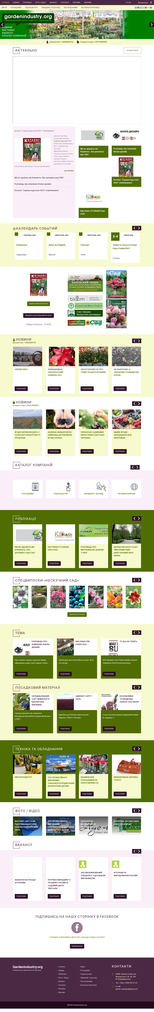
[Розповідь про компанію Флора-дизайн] (126, 136)
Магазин (87, 2)
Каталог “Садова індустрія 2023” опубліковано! (36, 190)
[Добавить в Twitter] (141, 7)
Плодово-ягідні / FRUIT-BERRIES (93, 42)
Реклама (76, 2)
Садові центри (31, 7)
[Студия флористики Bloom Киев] (85, 298)
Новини (16, 2)
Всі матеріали (132, 50)
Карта (4, 7)
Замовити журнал (77, 614)
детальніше (69, 171)
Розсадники (16, 7)
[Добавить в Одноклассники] (143, 7)
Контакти (65, 2)
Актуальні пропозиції (90, 7)
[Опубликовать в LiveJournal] (148, 7)
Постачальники (70, 7)
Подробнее (21, 389)
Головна (5, 2)
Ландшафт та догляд (50, 7)
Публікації (27, 2)
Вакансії (53, 2)
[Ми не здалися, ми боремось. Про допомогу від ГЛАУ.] (93, 136)
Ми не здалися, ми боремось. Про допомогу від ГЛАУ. (39, 177)
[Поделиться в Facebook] (138, 7)
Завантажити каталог (38, 304)
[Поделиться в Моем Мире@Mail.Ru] (146, 7)
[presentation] (2, 24)
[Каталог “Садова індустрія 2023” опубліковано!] (126, 167)
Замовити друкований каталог (38, 315)
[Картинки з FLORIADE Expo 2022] (93, 198)
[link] (60, 141)
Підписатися (77, 946)
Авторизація (143, 3)
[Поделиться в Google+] (151, 7)
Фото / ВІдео (40, 2)
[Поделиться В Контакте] (136, 7)
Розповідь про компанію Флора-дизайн (32, 184)
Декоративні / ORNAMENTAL (62, 42)
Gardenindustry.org (28, 967)
